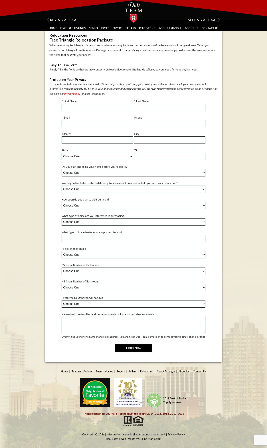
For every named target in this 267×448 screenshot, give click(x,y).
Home (53, 28)
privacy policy (72, 93)
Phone (138, 117)
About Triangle (170, 28)
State (65, 150)
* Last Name (141, 101)
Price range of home (74, 248)
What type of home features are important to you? (92, 232)
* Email (66, 117)
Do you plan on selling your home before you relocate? (94, 166)
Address (66, 133)
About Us (191, 28)
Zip (136, 150)
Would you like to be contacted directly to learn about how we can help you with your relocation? (120, 183)
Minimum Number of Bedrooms (80, 265)
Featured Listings (73, 28)
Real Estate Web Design (120, 438)
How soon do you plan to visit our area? (85, 199)
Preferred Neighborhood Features (82, 297)
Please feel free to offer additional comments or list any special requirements (108, 314)
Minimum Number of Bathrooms (81, 281)
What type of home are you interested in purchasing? (93, 215)
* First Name (69, 101)
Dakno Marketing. (150, 438)
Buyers (117, 28)
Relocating (147, 28)
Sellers (131, 28)
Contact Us (209, 28)
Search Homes (99, 28)
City (136, 133)
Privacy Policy (176, 434)
